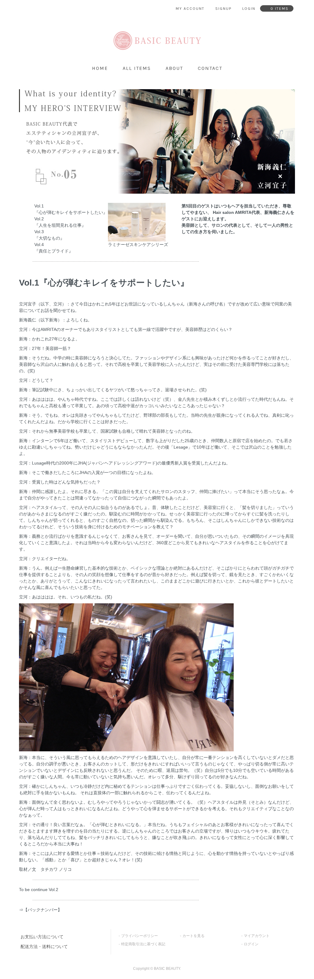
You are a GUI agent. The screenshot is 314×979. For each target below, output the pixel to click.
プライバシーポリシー (139, 936)
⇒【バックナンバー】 (40, 909)
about (174, 68)
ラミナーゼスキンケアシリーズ (138, 244)
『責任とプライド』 (53, 251)
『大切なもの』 (49, 238)
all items (137, 68)
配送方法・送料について (44, 946)
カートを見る (193, 936)
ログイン (251, 944)
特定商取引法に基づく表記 (143, 944)
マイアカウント (257, 936)
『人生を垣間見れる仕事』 (60, 225)
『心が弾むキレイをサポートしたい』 (70, 212)
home (100, 68)
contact (210, 68)
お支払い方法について (42, 936)
